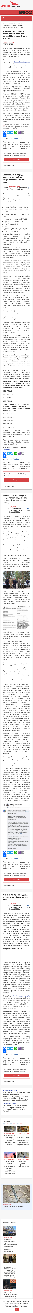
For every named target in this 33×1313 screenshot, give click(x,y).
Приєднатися (16, 159)
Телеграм (27, 12)
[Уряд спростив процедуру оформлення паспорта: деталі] (23, 1157)
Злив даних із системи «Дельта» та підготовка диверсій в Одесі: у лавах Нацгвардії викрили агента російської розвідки (10, 1272)
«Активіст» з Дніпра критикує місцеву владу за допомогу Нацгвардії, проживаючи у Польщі (15, 1107)
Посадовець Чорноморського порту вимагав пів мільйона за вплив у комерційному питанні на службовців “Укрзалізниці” (10, 1245)
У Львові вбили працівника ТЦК (13, 1206)
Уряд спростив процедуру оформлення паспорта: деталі (23, 1163)
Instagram (20, 12)
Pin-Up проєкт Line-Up (21, 996)
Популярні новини (9, 1222)
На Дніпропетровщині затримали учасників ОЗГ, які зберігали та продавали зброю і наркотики (23, 1141)
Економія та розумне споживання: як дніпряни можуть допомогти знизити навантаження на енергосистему (10, 1167)
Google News (30, 12)
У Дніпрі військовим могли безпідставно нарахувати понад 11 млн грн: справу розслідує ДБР (10, 1296)
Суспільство (12, 24)
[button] (2, 12)
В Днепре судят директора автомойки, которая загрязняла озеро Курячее (9, 1140)
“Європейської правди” (22, 62)
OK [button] (17, 1309)
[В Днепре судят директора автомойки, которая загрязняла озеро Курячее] (10, 1132)
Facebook (23, 12)
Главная (5, 24)
